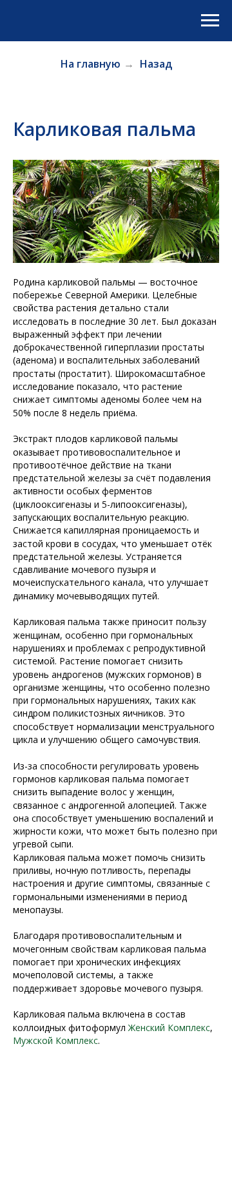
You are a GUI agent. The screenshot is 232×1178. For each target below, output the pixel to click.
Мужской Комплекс (55, 1040)
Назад (156, 64)
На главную (91, 64)
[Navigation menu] (210, 20)
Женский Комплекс (169, 1027)
